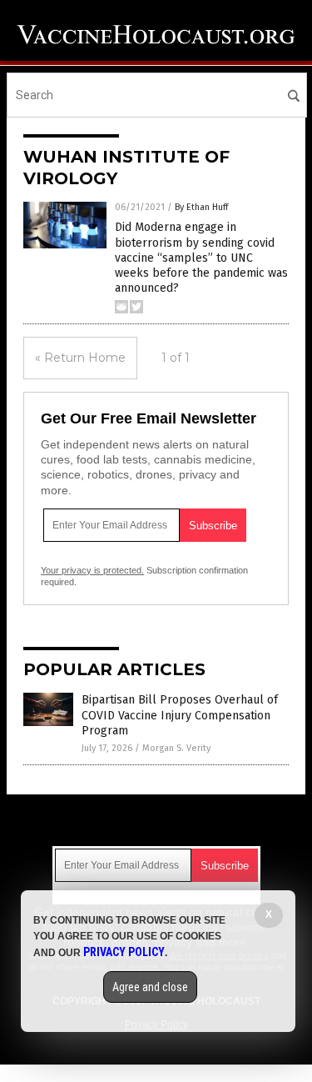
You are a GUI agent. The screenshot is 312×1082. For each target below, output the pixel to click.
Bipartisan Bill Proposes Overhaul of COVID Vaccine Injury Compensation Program (180, 715)
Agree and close (150, 987)
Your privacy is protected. (92, 570)
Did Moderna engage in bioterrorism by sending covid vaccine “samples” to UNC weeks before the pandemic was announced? (201, 257)
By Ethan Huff (201, 207)
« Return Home (80, 357)
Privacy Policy (124, 952)
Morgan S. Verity (176, 748)
